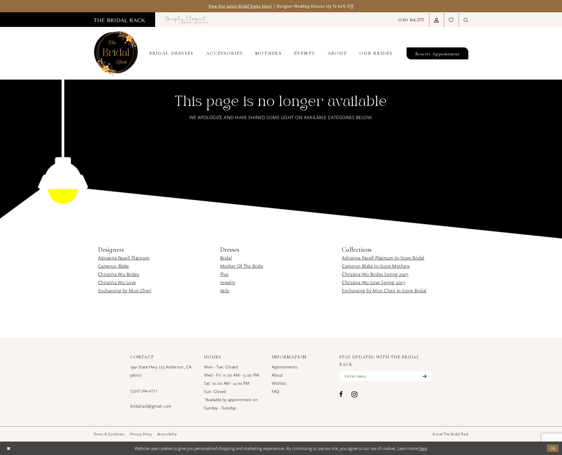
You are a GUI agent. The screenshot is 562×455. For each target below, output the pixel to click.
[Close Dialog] (8, 448)
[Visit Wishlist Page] (451, 19)
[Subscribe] (424, 376)
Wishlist (279, 383)
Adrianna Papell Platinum (124, 258)
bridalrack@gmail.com (151, 406)
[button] (436, 20)
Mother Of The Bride (241, 266)
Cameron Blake (113, 266)
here (423, 448)
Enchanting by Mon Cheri (124, 290)
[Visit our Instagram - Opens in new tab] (354, 394)
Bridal (226, 258)
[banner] (116, 53)
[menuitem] (119, 19)
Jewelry (227, 282)
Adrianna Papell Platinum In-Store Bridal (383, 258)
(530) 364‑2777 (144, 390)
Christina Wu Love (117, 282)
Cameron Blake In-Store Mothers (375, 266)
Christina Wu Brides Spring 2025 (375, 274)
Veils (224, 290)
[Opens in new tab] (186, 19)
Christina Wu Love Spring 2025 (373, 282)
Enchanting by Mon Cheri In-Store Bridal (384, 290)
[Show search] (466, 20)
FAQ (276, 391)
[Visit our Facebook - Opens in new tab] (341, 394)
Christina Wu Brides (118, 274)
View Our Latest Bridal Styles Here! (240, 6)
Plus (224, 274)
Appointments (285, 367)
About (277, 375)
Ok (553, 448)
